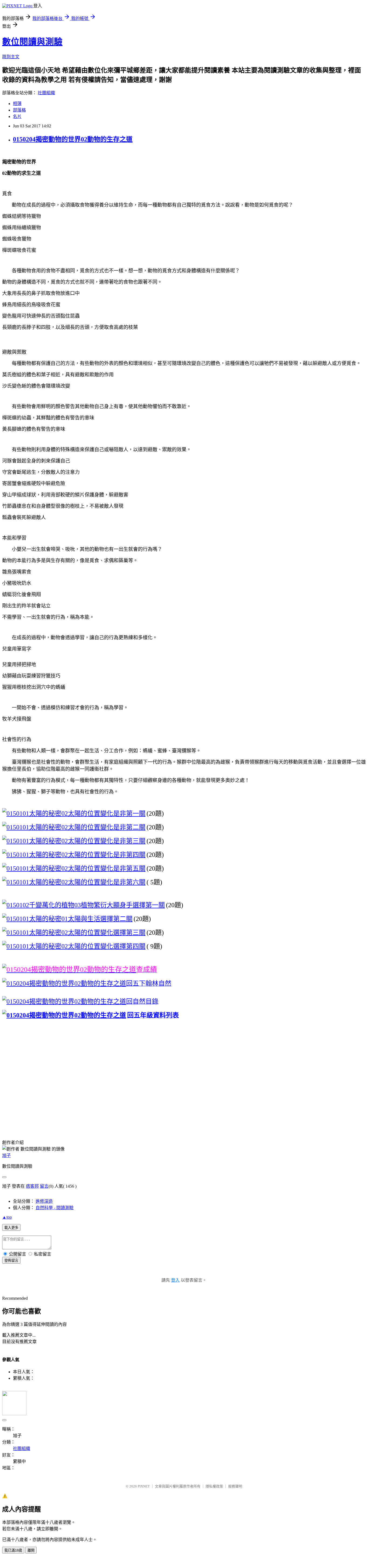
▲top (7, 1217)
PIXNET (144, 1486)
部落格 (19, 110)
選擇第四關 (129, 946)
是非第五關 (129, 868)
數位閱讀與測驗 (32, 42)
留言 (44, 1186)
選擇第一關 (149, 905)
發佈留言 (11, 1260)
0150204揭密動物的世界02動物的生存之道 (73, 139)
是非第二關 (129, 827)
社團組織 (46, 93)
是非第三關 (129, 840)
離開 (30, 1550)
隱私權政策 (214, 1486)
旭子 (6, 1155)
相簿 (17, 103)
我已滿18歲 (13, 1550)
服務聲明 (235, 1486)
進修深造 (44, 1201)
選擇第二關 (116, 918)
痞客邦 (32, 1186)
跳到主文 (10, 56)
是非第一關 (129, 813)
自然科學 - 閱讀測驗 (55, 1207)
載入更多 (11, 1228)
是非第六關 (129, 882)
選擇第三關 (129, 932)
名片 (17, 116)
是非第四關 (129, 854)
